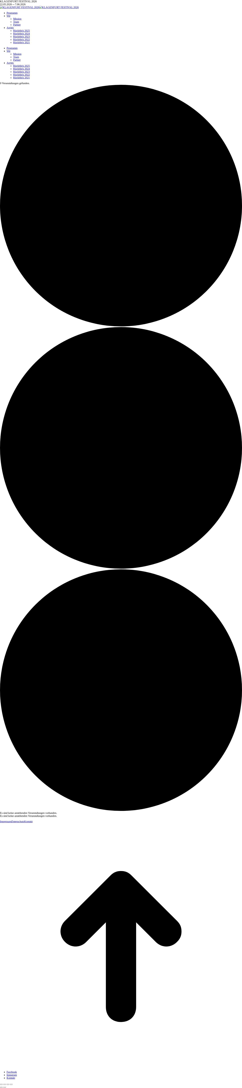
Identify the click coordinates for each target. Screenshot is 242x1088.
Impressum (5, 821)
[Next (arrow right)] (4, 1087)
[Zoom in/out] (11, 1084)
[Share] (4, 1084)
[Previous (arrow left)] (1, 1087)
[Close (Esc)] (1, 1084)
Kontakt (28, 821)
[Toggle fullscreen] (8, 1084)
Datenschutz (17, 821)
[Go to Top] (121, 1066)
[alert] (121, 813)
